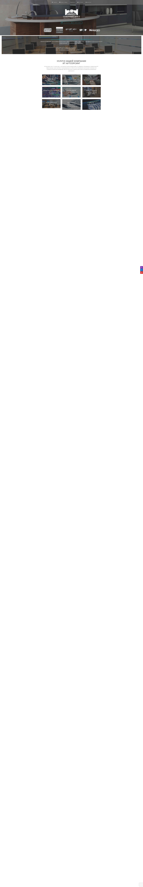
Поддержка (72, 2)
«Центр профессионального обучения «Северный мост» (71, 39)
